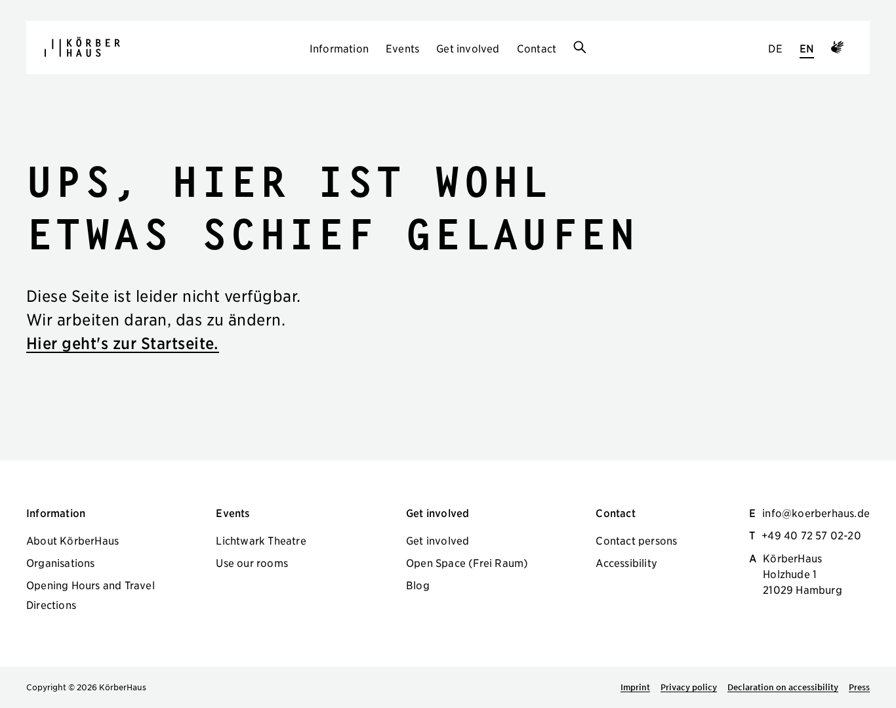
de (775, 47)
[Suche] (579, 47)
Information (339, 47)
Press (859, 687)
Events (402, 47)
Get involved (467, 47)
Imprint (635, 687)
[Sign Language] (837, 49)
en (807, 47)
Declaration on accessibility (782, 687)
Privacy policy (689, 687)
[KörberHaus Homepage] (82, 47)
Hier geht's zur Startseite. (122, 343)
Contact (536, 47)
